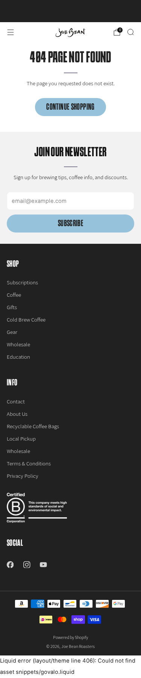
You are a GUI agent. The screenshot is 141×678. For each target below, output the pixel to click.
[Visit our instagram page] (26, 564)
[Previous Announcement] (11, 11)
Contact (16, 401)
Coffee (14, 294)
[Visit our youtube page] (43, 564)
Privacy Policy (22, 475)
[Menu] (10, 32)
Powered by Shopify (70, 637)
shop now (87, 13)
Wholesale (18, 344)
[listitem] (70, 11)
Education (18, 356)
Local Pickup (21, 438)
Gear (12, 331)
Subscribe (70, 223)
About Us (17, 413)
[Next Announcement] (129, 11)
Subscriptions (22, 282)
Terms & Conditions (29, 463)
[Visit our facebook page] (10, 564)
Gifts (12, 307)
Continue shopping (70, 107)
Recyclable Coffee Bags (33, 426)
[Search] (130, 32)
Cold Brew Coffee (26, 319)
